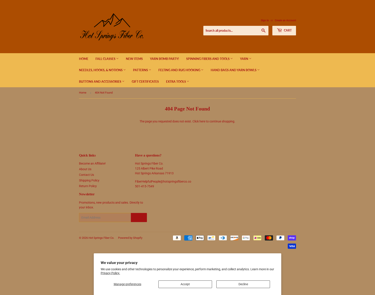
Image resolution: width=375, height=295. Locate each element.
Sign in (265, 20)
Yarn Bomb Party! (164, 59)
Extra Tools (176, 81)
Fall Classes (105, 59)
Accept (185, 284)
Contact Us (86, 174)
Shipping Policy (89, 180)
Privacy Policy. (110, 273)
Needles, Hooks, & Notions (101, 70)
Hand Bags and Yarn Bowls (234, 70)
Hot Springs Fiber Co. (101, 237)
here (202, 121)
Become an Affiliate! (92, 163)
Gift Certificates (145, 81)
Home (83, 59)
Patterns (141, 70)
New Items (134, 59)
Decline (243, 284)
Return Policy (88, 186)
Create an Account (285, 20)
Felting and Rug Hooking (179, 70)
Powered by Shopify (130, 237)
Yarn (244, 59)
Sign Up (139, 217)
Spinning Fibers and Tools (208, 59)
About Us (85, 169)
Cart (287, 30)
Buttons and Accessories (100, 81)
